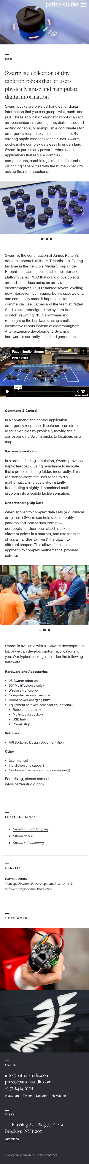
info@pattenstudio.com (24, 784)
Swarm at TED (23, 836)
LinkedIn (42, 1096)
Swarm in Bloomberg (28, 842)
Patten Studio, (23, 1155)
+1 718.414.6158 (19, 1088)
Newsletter (59, 1096)
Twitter (27, 1096)
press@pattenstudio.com (28, 1081)
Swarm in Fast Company (30, 829)
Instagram (12, 1096)
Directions (12, 1139)
